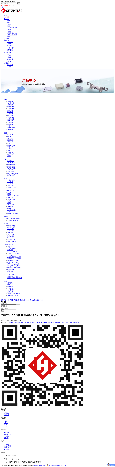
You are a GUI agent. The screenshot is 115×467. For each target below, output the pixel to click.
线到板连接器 (11, 225)
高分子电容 (10, 154)
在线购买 (6, 17)
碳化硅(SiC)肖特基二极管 (14, 278)
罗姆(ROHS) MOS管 (13, 264)
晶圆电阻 (10, 115)
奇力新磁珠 (10, 290)
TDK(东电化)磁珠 (12, 295)
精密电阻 (10, 112)
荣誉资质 (10, 59)
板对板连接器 (11, 227)
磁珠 (8, 36)
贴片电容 (10, 134)
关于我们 (6, 54)
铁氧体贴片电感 (12, 187)
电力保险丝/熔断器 (13, 173)
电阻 (8, 20)
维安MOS (10, 271)
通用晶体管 (10, 206)
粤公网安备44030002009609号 (57, 465)
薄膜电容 (10, 141)
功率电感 (10, 185)
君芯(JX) (9, 246)
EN (5, 7)
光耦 (8, 211)
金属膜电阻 (10, 106)
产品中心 (6, 19)
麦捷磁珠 (10, 288)
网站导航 (6, 447)
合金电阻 (10, 101)
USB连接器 (10, 236)
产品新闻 (10, 43)
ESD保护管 (10, 204)
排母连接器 (10, 230)
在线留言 (10, 66)
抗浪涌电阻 (10, 119)
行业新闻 (10, 45)
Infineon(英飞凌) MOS (13, 253)
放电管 (9, 29)
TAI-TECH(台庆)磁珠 (13, 293)
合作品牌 (6, 444)
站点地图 (6, 449)
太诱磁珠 (10, 284)
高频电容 (10, 149)
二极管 (9, 192)
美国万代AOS (11, 248)
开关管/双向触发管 (13, 213)
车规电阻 (10, 124)
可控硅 (9, 201)
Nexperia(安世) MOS (13, 260)
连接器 (9, 31)
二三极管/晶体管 (12, 27)
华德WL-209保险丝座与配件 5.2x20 (33, 300)
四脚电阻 (10, 105)
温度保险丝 (10, 171)
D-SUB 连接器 (11, 241)
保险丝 (9, 24)
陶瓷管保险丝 (11, 164)
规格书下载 (7, 52)
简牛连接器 (10, 232)
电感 (8, 26)
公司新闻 (10, 42)
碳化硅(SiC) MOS (12, 276)
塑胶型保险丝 (11, 166)
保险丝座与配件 (18, 300)
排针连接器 (10, 229)
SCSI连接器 (10, 237)
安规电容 (10, 143)
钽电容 (9, 136)
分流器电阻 (10, 108)
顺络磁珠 (10, 286)
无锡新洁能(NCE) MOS (14, 258)
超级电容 (10, 138)
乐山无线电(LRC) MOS (14, 257)
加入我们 (10, 61)
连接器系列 (52, 322)
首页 (5, 15)
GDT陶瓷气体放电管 (13, 218)
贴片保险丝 (10, 161)
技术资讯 (10, 49)
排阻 (8, 126)
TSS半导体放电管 (12, 220)
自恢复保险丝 (11, 162)
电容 (8, 22)
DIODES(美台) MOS (13, 251)
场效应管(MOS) (12, 33)
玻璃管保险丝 (11, 168)
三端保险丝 (10, 169)
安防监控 (6, 438)
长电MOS (10, 255)
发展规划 (10, 58)
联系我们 (6, 63)
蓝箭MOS (10, 250)
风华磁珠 (10, 292)
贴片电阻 (10, 120)
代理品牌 (6, 38)
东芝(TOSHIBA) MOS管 (14, 266)
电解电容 (10, 140)
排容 (8, 150)
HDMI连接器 (11, 239)
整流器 (9, 203)
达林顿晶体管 (11, 210)
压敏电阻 (10, 129)
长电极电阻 (10, 103)
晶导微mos (10, 269)
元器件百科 (10, 47)
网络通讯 (6, 436)
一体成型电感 (11, 180)
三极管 (9, 194)
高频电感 (10, 182)
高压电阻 (10, 113)
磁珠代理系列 (70, 322)
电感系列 (46, 322)
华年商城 (77, 322)
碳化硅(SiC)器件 (12, 35)
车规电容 (10, 147)
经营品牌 (6, 415)
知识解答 (10, 50)
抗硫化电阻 (10, 117)
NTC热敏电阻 (11, 128)
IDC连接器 (10, 234)
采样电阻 (10, 122)
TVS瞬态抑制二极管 (13, 196)
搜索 (18, 3)
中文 (2, 7)
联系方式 (10, 65)
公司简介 (10, 56)
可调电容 (10, 152)
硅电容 (9, 156)
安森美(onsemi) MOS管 (14, 267)
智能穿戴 (6, 432)
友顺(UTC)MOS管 (12, 262)
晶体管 (9, 208)
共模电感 (10, 183)
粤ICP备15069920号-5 (40, 465)
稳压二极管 (10, 197)
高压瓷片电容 (11, 145)
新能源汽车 (7, 434)
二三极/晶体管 (39, 322)
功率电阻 (10, 110)
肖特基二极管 (11, 199)
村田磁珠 (10, 283)
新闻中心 (6, 40)
